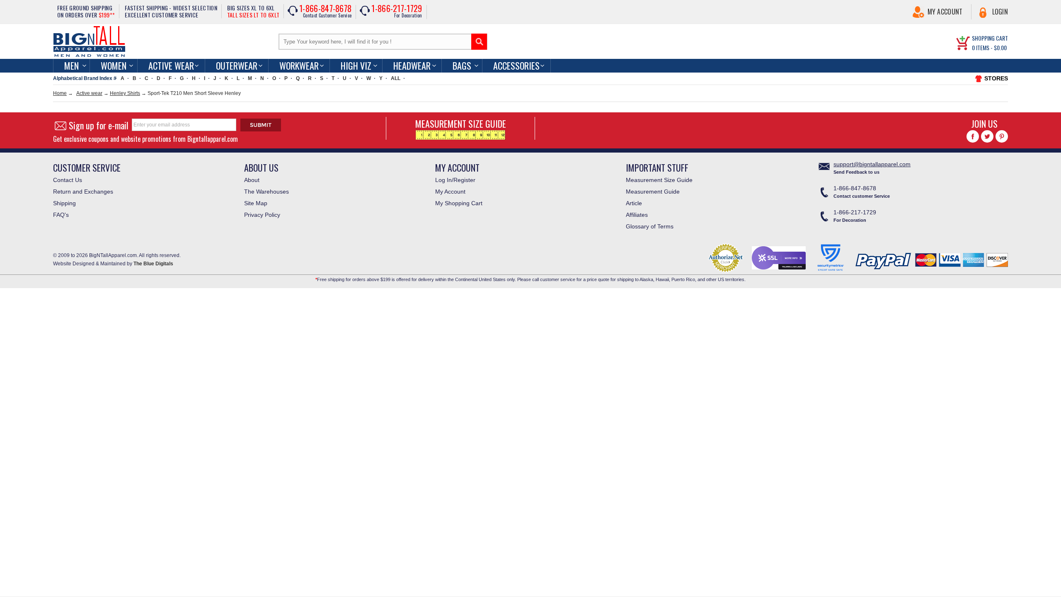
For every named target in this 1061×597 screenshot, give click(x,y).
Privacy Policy (262, 214)
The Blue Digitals (153, 264)
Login (1000, 12)
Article (634, 203)
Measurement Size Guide (659, 180)
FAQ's (61, 214)
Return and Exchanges (83, 191)
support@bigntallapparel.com (872, 164)
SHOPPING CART (990, 38)
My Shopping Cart (458, 203)
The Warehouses (266, 191)
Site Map (255, 203)
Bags (462, 65)
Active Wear (171, 65)
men (71, 65)
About (251, 180)
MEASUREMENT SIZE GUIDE (460, 123)
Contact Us (67, 180)
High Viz (356, 65)
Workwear (299, 65)
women (113, 65)
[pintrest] (1002, 136)
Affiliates (637, 214)
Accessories (516, 65)
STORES (996, 78)
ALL (395, 78)
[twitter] (987, 136)
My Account (945, 12)
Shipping (64, 203)
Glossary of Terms (649, 226)
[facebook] (973, 136)
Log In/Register (455, 180)
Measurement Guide (653, 191)
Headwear (412, 65)
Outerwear (236, 65)
